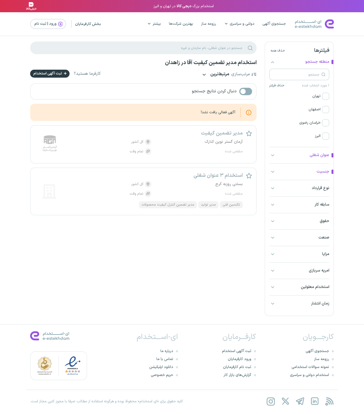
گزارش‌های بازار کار (237, 375)
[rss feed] (329, 401)
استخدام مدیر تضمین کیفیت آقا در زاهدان (211, 63)
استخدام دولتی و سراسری (309, 375)
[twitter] (285, 401)
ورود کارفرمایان (239, 359)
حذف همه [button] (277, 50)
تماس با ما (164, 359)
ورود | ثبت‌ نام (45, 24)
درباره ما (166, 351)
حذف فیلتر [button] (276, 85)
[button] (299, 96)
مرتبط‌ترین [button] (219, 74)
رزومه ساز (208, 24)
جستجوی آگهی (274, 24)
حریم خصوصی (162, 375)
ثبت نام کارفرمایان (237, 367)
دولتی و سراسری (242, 24)
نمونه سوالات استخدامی (310, 367)
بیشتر (157, 24)
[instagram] (270, 401)
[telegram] (300, 401)
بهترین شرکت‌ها (181, 24)
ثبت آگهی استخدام (48, 73)
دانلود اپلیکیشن (161, 367)
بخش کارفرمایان (88, 24)
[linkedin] (314, 401)
